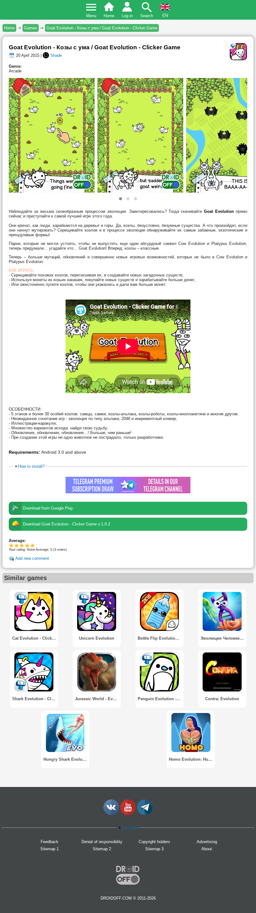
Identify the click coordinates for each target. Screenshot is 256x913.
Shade (56, 55)
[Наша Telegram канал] (145, 813)
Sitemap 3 (154, 849)
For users (130, 827)
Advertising (207, 841)
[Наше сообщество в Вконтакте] (111, 813)
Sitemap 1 (49, 849)
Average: (17, 540)
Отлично (32, 545)
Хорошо (22, 545)
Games (30, 28)
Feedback (49, 841)
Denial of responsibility (101, 841)
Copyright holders (154, 841)
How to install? (31, 466)
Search (146, 15)
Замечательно (27, 545)
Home (109, 15)
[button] (120, 199)
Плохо (11, 545)
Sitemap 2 (102, 849)
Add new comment (32, 558)
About (206, 849)
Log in (127, 15)
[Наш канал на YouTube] (128, 813)
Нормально (16, 545)
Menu (91, 15)
